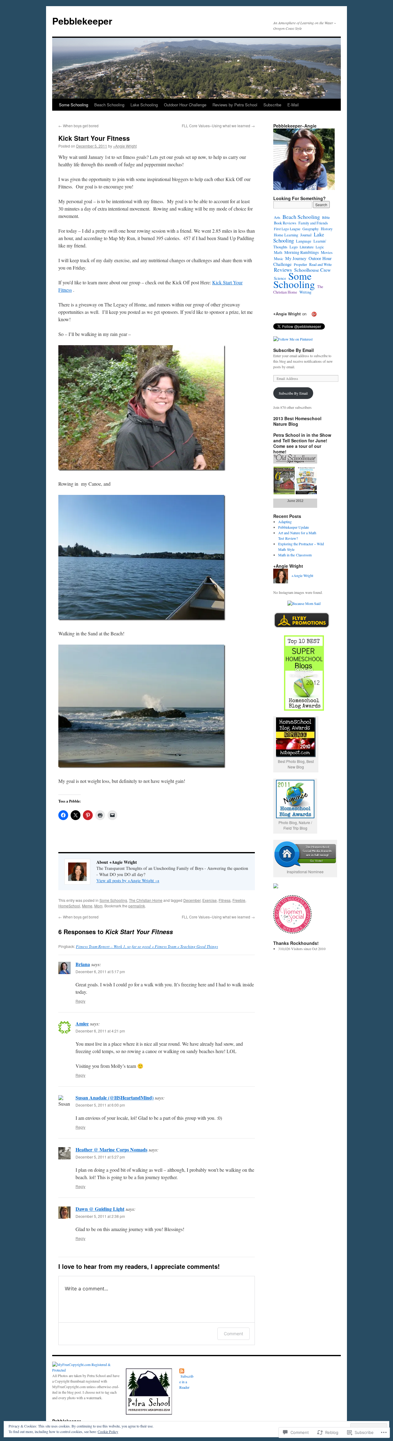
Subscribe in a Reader (186, 1382)
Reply (80, 1001)
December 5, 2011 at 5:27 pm (100, 1156)
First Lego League (287, 228)
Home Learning (286, 235)
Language (303, 241)
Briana (83, 964)
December (191, 900)
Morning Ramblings (301, 252)
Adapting (285, 521)
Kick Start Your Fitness (94, 138)
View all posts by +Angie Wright (127, 880)
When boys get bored (78, 125)
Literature (306, 246)
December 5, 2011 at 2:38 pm (100, 1216)
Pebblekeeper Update (293, 527)
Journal (306, 235)
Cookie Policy (108, 1431)
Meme (87, 905)
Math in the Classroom (295, 554)
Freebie (238, 900)
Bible (326, 217)
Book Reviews (285, 223)
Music (278, 258)
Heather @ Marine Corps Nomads (111, 1149)
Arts (277, 217)
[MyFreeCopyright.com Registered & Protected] (86, 1370)
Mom (98, 905)
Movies (327, 252)
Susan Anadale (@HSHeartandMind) (115, 1097)
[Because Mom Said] (304, 603)
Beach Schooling (109, 105)
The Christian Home (145, 900)
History (327, 228)
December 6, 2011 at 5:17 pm (100, 971)
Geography (310, 228)
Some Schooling (73, 105)
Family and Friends (313, 222)
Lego (294, 247)
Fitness (225, 900)
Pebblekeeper (82, 20)
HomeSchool (69, 905)
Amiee (82, 1023)
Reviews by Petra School (234, 105)
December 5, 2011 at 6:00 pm (100, 1104)
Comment (233, 1333)
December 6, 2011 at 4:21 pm (100, 1030)
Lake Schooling (144, 105)
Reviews (283, 269)
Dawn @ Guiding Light (100, 1208)
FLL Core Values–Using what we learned (218, 125)
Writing (305, 292)
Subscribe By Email (293, 350)
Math (278, 252)
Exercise (209, 900)
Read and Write (320, 264)
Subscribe (272, 105)
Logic (320, 246)
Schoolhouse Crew (312, 269)
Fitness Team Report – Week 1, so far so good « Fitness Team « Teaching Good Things (147, 946)
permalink (136, 905)
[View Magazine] (295, 492)
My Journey (295, 258)
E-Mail (293, 105)
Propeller (300, 264)
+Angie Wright (125, 145)
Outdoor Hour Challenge (185, 105)
